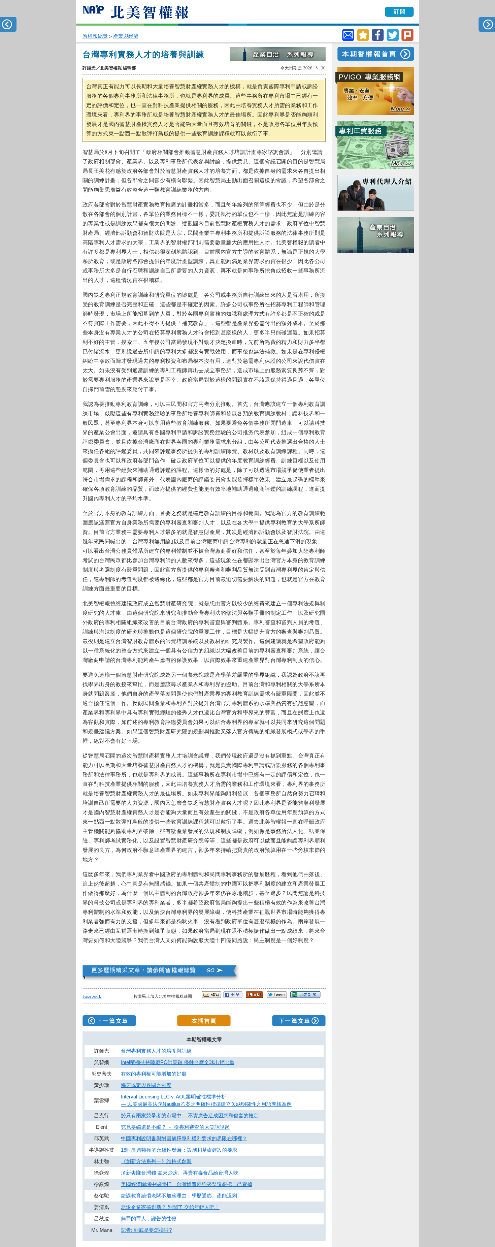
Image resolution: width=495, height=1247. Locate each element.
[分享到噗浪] (407, 39)
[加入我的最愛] (363, 39)
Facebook (91, 996)
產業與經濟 (125, 35)
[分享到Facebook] (378, 39)
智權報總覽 (95, 35)
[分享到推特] (393, 39)
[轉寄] (348, 35)
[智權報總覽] (162, 978)
